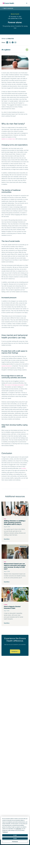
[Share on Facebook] (13, 42)
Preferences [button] (5, 832)
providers (23, 468)
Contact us (15, 651)
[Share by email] (15, 42)
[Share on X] (10, 42)
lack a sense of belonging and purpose (14, 385)
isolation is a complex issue (8, 139)
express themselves (7, 366)
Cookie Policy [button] (18, 828)
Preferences (15, 841)
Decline (15, 838)
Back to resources (8, 8)
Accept (15, 835)
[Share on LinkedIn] (7, 42)
